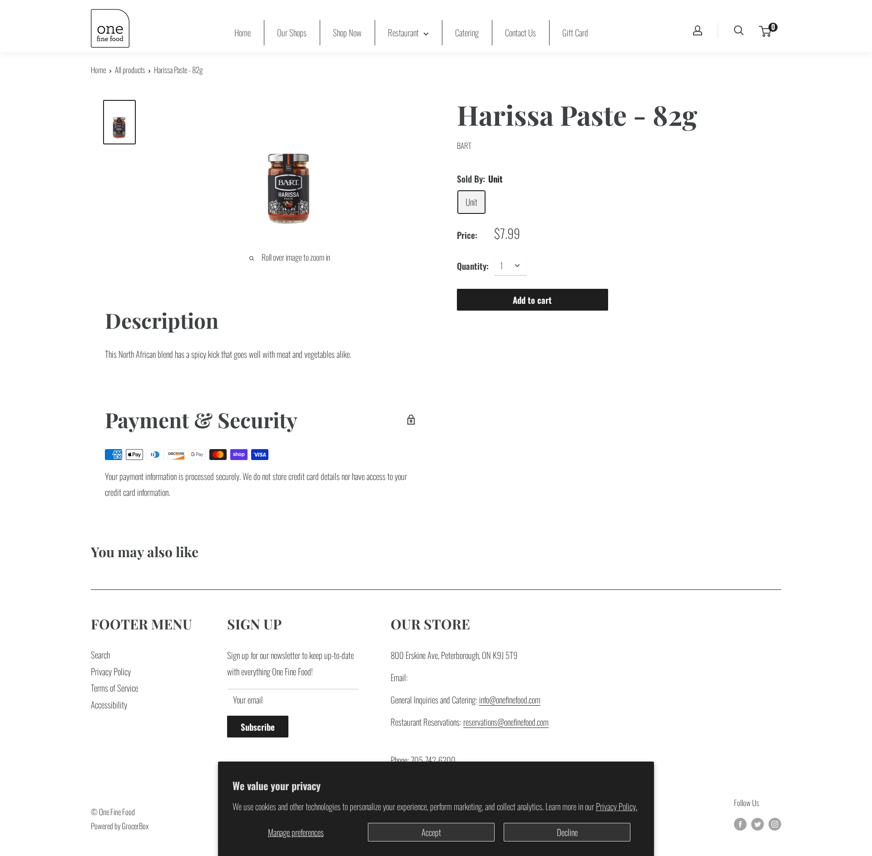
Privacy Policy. (616, 806)
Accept (431, 832)
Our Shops (292, 32)
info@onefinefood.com (509, 699)
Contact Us (520, 32)
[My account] (697, 30)
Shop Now (347, 32)
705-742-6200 (433, 759)
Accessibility (109, 704)
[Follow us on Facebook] (740, 823)
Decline (567, 832)
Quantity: (473, 265)
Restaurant (403, 32)
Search (100, 654)
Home (242, 32)
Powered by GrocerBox (120, 825)
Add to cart (532, 299)
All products (130, 69)
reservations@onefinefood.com (506, 721)
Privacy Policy (111, 671)
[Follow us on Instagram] (774, 823)
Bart (464, 145)
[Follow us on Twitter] (757, 823)
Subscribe (258, 726)
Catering (467, 32)
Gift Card (575, 32)
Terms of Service (114, 687)
